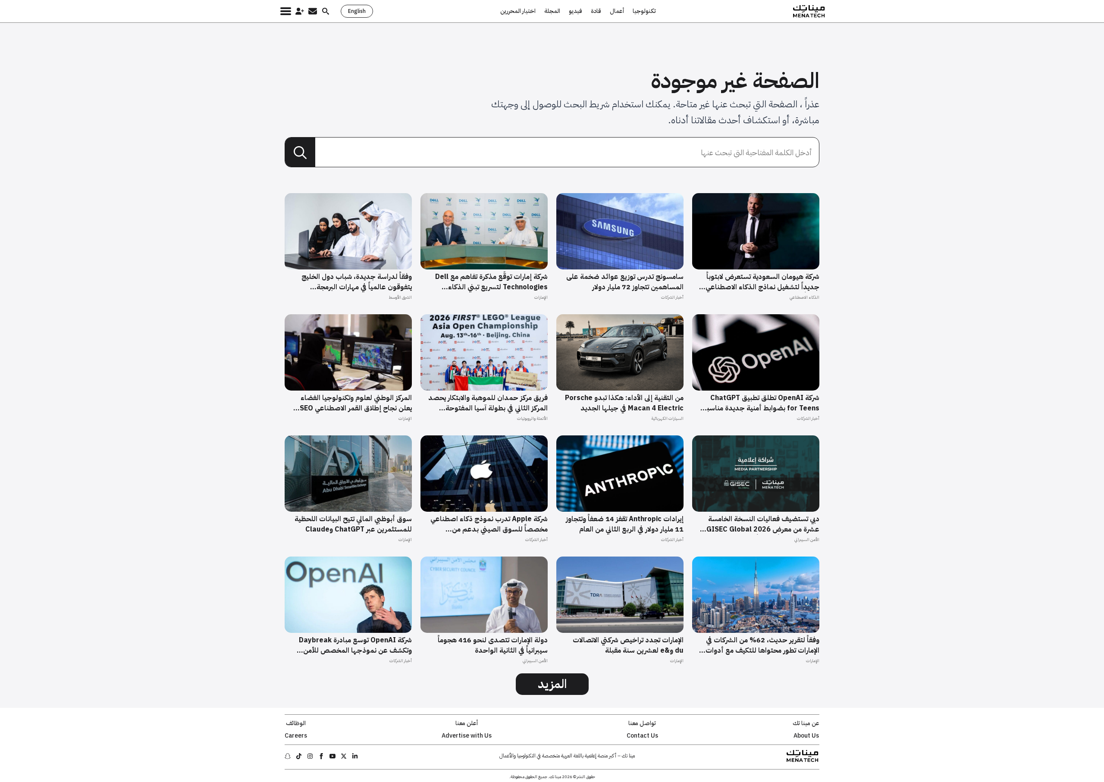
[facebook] (321, 756)
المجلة (552, 11)
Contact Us (642, 736)
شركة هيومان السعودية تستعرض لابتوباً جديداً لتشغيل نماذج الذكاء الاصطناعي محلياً (762, 282)
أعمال (617, 11)
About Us (806, 736)
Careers (296, 736)
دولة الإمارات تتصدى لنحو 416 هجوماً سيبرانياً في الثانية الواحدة (493, 645)
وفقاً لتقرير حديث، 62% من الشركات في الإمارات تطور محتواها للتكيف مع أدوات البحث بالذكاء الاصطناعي (762, 645)
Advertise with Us (467, 736)
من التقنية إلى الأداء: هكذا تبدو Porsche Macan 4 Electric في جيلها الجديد (624, 403)
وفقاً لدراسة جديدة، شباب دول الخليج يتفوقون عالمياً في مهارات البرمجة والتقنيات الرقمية (356, 282)
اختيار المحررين (518, 11)
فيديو (575, 11)
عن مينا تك (806, 723)
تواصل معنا (642, 723)
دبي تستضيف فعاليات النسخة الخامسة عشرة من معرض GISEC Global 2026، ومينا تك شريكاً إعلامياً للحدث (761, 524)
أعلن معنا (466, 723)
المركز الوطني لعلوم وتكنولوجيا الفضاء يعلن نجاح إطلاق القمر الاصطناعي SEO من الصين (356, 403)
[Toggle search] (325, 11)
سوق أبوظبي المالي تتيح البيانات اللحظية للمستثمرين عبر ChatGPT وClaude (353, 524)
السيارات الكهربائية (667, 418)
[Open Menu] (285, 11)
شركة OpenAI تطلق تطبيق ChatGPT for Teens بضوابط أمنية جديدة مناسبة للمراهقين (761, 403)
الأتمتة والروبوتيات (532, 418)
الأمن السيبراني (806, 539)
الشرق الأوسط (400, 297)
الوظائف (296, 723)
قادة (596, 11)
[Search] (300, 153)
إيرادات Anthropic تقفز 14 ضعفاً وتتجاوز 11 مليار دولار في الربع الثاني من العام (625, 524)
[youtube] (332, 756)
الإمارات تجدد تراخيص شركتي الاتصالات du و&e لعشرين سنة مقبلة (628, 645)
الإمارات (541, 297)
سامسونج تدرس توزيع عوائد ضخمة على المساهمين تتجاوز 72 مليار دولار (625, 282)
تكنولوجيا (644, 11)
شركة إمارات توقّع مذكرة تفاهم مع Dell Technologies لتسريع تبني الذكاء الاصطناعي (491, 282)
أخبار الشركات (672, 297)
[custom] (355, 756)
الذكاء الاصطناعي (804, 297)
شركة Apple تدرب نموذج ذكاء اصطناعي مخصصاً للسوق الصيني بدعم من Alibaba (489, 524)
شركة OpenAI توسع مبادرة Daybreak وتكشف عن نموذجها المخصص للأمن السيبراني (355, 645)
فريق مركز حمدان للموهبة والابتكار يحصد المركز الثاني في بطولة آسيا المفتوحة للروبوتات (488, 403)
